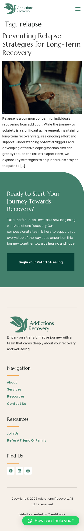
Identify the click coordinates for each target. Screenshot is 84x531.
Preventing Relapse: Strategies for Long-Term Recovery (41, 44)
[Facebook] (10, 471)
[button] (78, 9)
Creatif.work (57, 514)
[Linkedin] (19, 471)
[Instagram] (28, 471)
